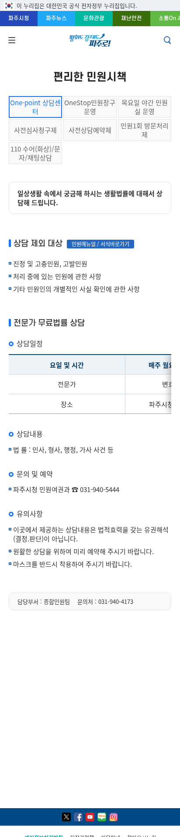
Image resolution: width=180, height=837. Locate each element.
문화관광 (93, 18)
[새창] (66, 817)
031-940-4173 (115, 601)
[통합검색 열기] (168, 40)
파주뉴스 (56, 18)
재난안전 (131, 18)
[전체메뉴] (11, 40)
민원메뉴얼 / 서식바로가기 (100, 244)
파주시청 (18, 18)
